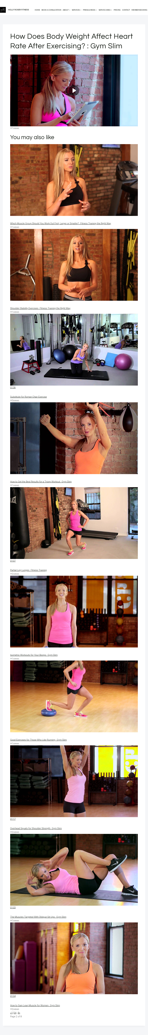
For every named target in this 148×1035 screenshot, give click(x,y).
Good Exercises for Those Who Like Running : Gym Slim (38, 739)
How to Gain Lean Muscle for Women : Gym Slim (35, 1005)
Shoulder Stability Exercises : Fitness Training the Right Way (40, 308)
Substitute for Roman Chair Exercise (28, 396)
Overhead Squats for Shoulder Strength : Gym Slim (36, 828)
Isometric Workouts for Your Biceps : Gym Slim (34, 655)
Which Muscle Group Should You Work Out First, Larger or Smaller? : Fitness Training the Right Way (60, 223)
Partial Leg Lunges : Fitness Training (28, 570)
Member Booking (139, 10)
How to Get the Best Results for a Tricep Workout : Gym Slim (41, 481)
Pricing (117, 10)
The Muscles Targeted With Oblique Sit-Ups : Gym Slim (38, 916)
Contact (126, 10)
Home (37, 10)
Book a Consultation (51, 10)
